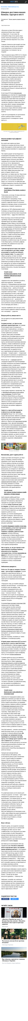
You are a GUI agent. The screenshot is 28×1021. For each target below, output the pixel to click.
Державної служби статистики (17, 526)
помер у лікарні (22, 645)
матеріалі (14, 359)
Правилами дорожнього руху (11, 706)
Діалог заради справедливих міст (13, 20)
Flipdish (16, 840)
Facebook (6, 898)
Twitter (15, 898)
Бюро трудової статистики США (16, 603)
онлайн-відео (8, 229)
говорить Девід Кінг (13, 855)
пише (13, 214)
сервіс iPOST (20, 254)
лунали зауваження (15, 654)
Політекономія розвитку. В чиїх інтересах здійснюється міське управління (12, 275)
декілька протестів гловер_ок (9, 481)
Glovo (2, 465)
